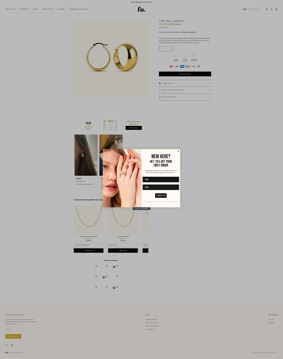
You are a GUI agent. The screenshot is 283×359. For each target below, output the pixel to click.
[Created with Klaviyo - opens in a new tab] (141, 208)
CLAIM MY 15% (160, 196)
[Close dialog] (178, 151)
